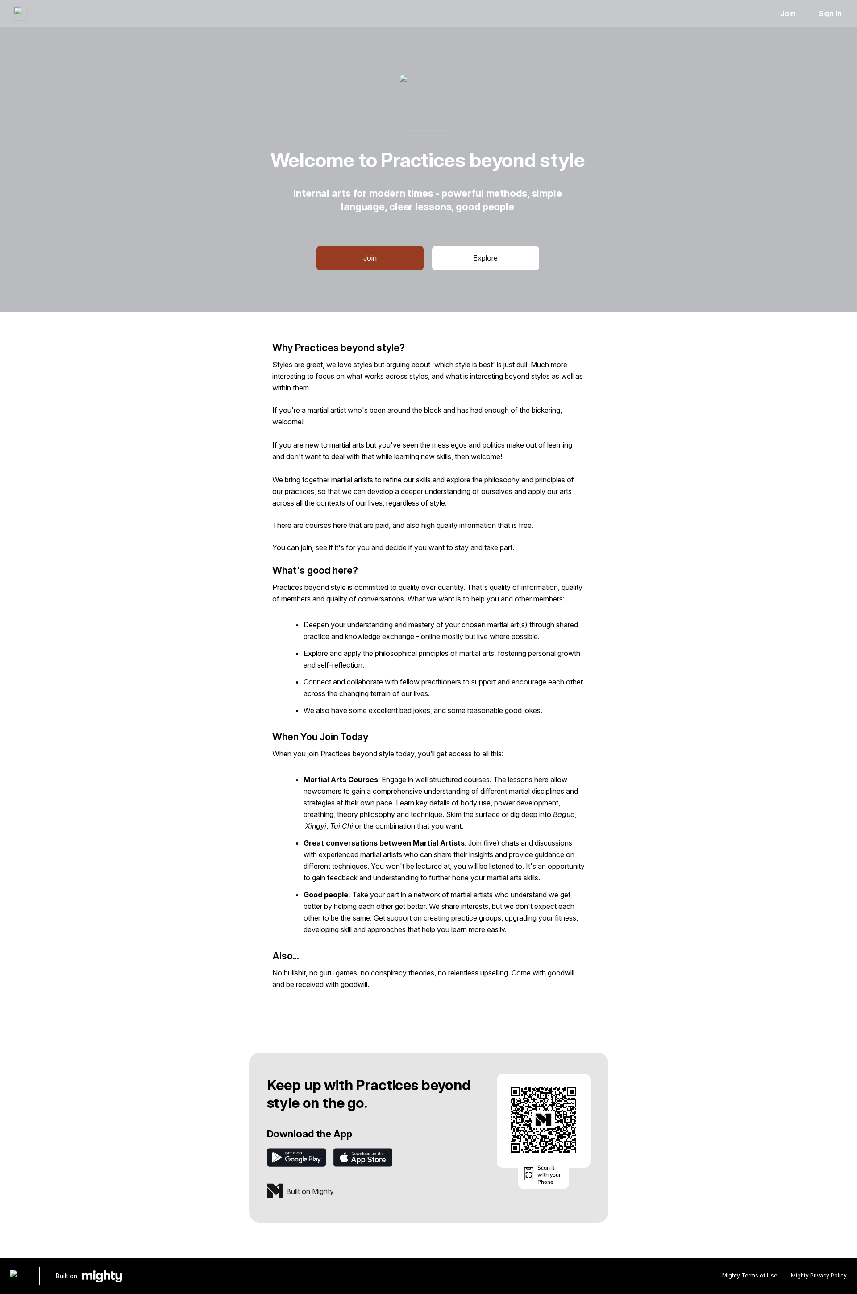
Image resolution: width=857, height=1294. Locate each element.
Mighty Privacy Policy (819, 1275)
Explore (485, 257)
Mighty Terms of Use (750, 1275)
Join (787, 13)
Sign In (830, 13)
